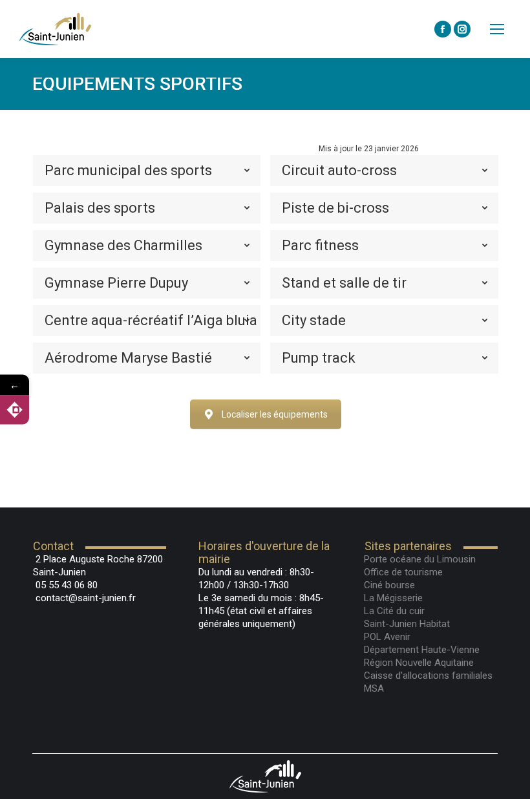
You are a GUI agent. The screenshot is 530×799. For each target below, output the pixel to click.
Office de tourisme (403, 572)
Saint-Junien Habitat (407, 624)
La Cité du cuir (394, 611)
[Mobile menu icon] (497, 29)
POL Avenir (387, 637)
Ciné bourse (389, 585)
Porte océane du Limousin (420, 559)
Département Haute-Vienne (422, 649)
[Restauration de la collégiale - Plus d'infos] (14, 410)
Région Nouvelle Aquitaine (419, 662)
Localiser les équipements (275, 414)
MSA (374, 688)
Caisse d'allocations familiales (428, 675)
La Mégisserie (393, 598)
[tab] (147, 170)
